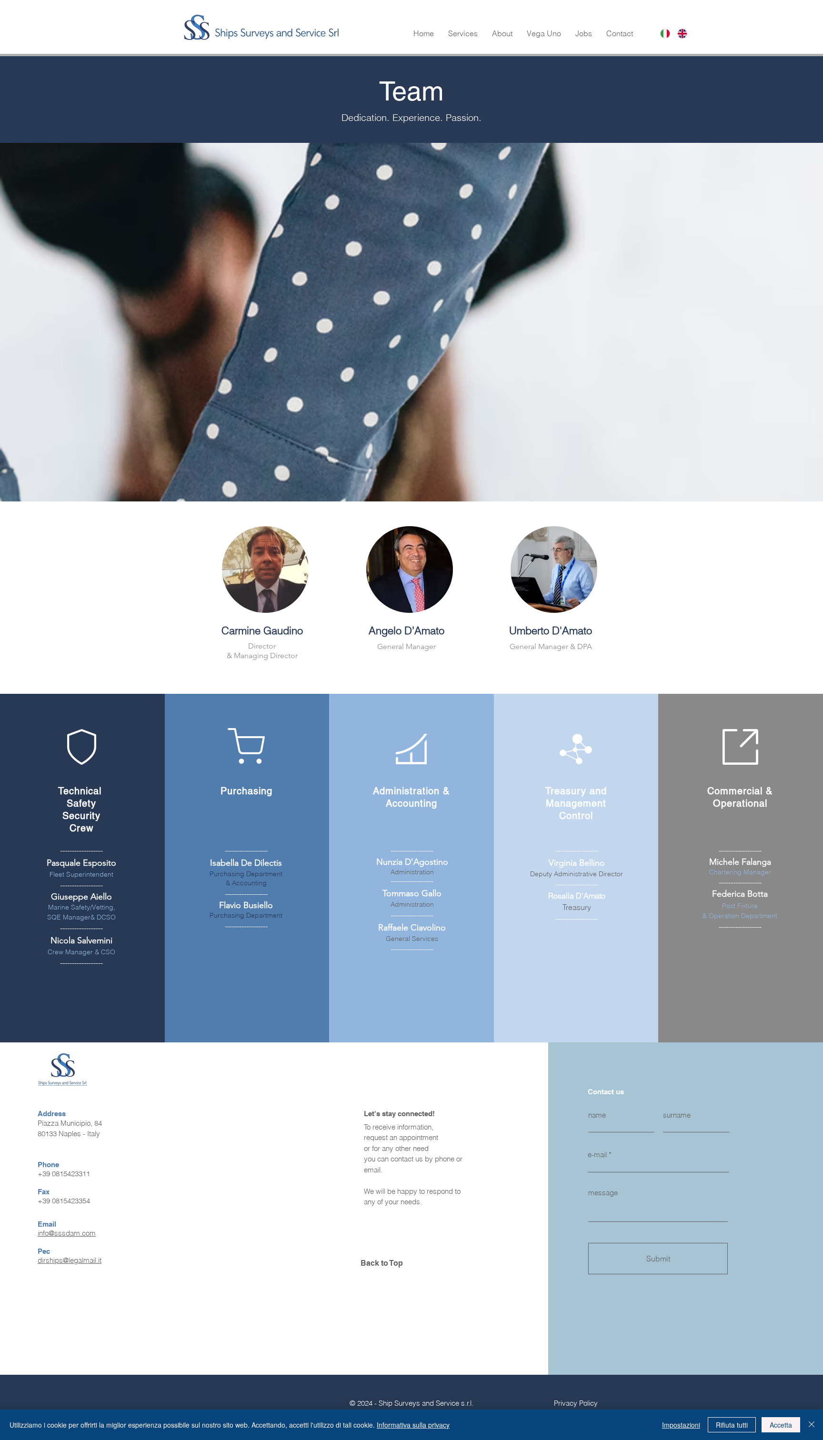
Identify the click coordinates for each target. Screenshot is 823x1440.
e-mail (597, 1154)
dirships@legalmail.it (69, 1260)
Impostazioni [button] (681, 1425)
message (603, 1192)
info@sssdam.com (67, 1233)
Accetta (781, 1425)
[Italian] (661, 33)
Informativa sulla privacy (413, 1425)
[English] (678, 33)
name (597, 1115)
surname (677, 1115)
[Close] (811, 1424)
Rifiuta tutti (732, 1425)
